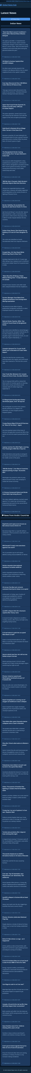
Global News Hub (9, 5)
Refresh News (16, 19)
